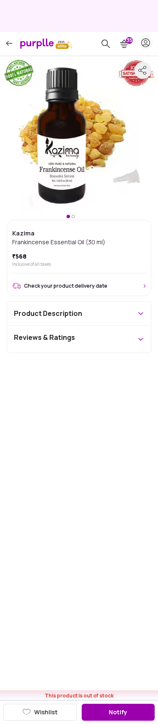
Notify (118, 712)
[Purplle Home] (37, 43)
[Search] (106, 44)
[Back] (9, 43)
